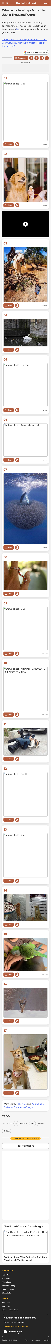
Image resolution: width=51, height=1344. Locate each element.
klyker (46, 144)
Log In (46, 3)
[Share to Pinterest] (42, 58)
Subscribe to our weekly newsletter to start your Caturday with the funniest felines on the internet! (24, 43)
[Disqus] (25, 1187)
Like (8, 1131)
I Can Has (6, 1275)
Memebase (6, 1282)
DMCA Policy (45, 1340)
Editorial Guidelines (10, 1310)
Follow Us (22, 1103)
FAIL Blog (6, 1278)
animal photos (8, 1123)
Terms (26, 1340)
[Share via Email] (47, 58)
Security (37, 1340)
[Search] (7, 3)
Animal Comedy (8, 1286)
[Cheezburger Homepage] (25, 1332)
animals (41, 1123)
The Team (6, 1302)
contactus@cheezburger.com (16, 1326)
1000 (32, 1123)
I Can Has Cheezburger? (26, 3)
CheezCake (6, 1293)
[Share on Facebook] (31, 58)
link (18, 29)
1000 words (22, 1123)
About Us (6, 1306)
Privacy (32, 1340)
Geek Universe (8, 1289)
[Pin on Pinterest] (17, 144)
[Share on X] (36, 58)
